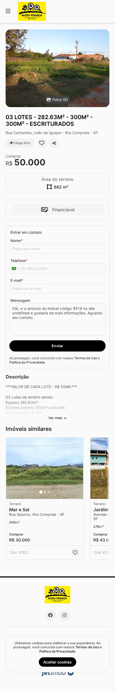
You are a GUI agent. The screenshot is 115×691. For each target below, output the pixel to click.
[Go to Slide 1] (41, 492)
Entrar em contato (26, 232)
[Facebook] (50, 615)
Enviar (57, 345)
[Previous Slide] (10, 68)
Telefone (18, 260)
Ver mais (55, 418)
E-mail (16, 280)
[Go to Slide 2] (45, 492)
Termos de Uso (85, 358)
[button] (57, 68)
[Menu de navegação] (8, 11)
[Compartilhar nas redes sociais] (54, 143)
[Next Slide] (105, 68)
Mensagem (20, 300)
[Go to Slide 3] (49, 492)
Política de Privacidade (27, 362)
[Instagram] (64, 615)
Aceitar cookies (57, 662)
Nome (16, 240)
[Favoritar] (42, 143)
